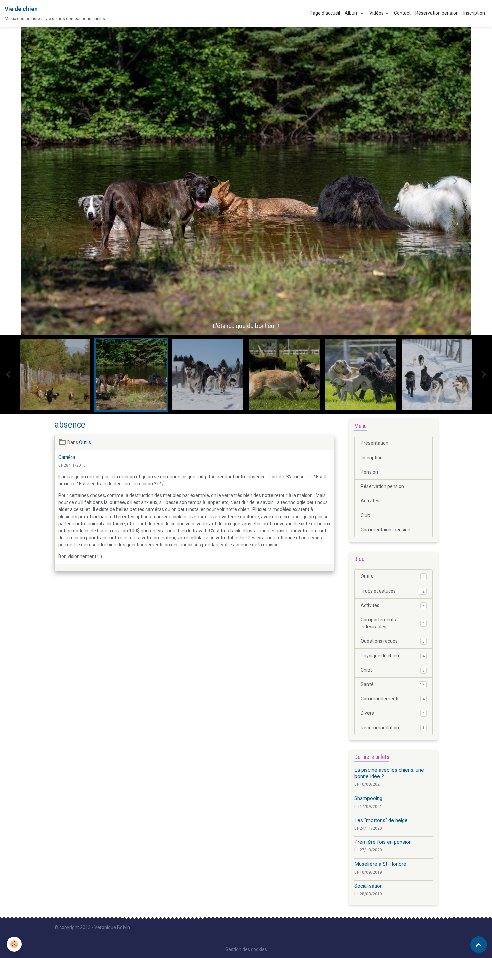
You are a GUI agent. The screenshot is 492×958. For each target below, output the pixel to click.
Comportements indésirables (393, 623)
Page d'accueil (325, 13)
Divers (393, 713)
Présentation (374, 443)
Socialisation (368, 886)
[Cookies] (14, 944)
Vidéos (377, 13)
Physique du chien (393, 655)
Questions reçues (393, 641)
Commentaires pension (385, 529)
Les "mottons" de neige (381, 820)
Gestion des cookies (246, 949)
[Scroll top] (478, 944)
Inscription (474, 13)
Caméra (66, 457)
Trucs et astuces (393, 591)
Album (352, 13)
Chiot (393, 670)
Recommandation (393, 727)
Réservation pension (437, 13)
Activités (370, 500)
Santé (393, 684)
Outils (85, 442)
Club (365, 515)
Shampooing (368, 798)
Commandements (393, 698)
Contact (402, 13)
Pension (369, 472)
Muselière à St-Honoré (380, 864)
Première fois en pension (383, 842)
